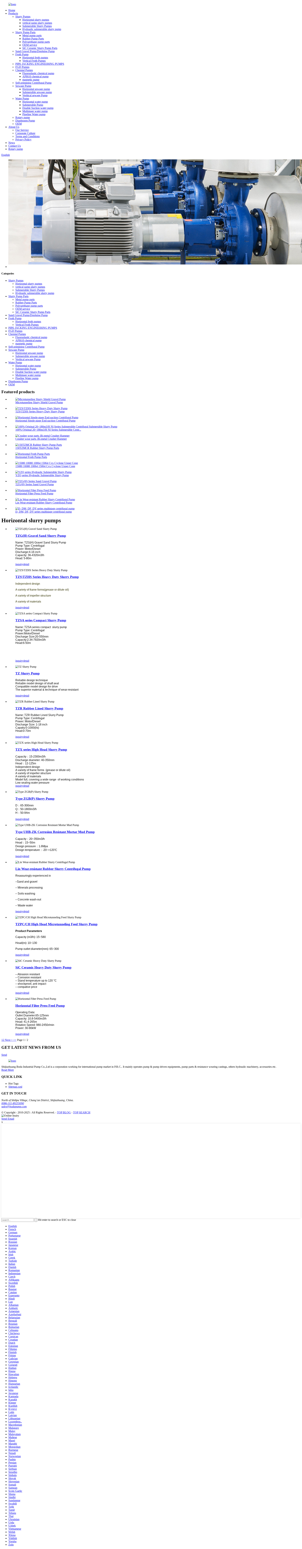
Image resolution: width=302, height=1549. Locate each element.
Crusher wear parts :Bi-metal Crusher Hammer (41, 438)
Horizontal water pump (35, 101)
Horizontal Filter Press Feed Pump (34, 493)
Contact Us (14, 145)
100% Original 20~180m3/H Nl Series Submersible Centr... (48, 429)
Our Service (22, 130)
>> (14, 1039)
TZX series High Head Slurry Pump (41, 749)
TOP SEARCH (81, 1112)
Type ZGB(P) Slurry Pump (35, 798)
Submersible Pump (32, 104)
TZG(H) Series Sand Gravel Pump (34, 484)
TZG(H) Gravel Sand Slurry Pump (40, 536)
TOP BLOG (64, 1112)
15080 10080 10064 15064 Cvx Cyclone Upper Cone (45, 466)
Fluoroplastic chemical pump (38, 73)
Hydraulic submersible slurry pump (41, 29)
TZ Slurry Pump (27, 673)
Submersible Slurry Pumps (37, 26)
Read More (7, 1069)
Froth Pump (21, 54)
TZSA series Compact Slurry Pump (40, 620)
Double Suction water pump (37, 107)
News (11, 142)
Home (11, 10)
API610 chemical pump (35, 76)
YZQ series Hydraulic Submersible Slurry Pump (42, 475)
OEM (18, 123)
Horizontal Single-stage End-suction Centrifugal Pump (45, 420)
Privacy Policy (23, 139)
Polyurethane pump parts (36, 41)
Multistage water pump (35, 111)
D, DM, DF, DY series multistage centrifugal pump (43, 511)
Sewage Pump (23, 85)
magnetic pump (30, 79)
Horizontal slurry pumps (35, 19)
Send (4, 1054)
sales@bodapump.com (14, 1106)
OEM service (29, 44)
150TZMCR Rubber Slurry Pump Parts (37, 447)
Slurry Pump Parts (25, 32)
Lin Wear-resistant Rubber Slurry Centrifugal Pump (43, 502)
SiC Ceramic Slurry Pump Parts (39, 48)
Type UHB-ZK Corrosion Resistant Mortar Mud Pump (55, 832)
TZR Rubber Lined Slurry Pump (39, 708)
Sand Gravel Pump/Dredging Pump (35, 51)
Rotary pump (22, 117)
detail (26, 564)
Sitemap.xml (15, 1086)
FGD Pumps (22, 67)
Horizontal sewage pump (36, 89)
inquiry (19, 564)
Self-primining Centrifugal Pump (33, 82)
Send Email (7, 1118)
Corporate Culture (25, 133)
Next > (8, 1039)
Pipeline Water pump (33, 114)
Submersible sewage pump (37, 92)
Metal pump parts (32, 35)
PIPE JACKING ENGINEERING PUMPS (39, 63)
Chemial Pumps (24, 70)
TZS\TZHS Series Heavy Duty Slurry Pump (40, 411)
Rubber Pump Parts (33, 38)
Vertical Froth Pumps (34, 60)
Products (13, 13)
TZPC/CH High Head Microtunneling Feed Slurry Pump (56, 924)
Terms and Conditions (27, 136)
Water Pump (22, 98)
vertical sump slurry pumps (37, 22)
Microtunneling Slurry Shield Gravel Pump (39, 402)
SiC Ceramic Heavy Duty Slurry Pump (43, 967)
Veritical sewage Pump (35, 95)
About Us (13, 126)
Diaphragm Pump (25, 120)
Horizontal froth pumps (35, 57)
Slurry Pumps (22, 16)
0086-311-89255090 (12, 1103)
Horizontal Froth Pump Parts (31, 457)
